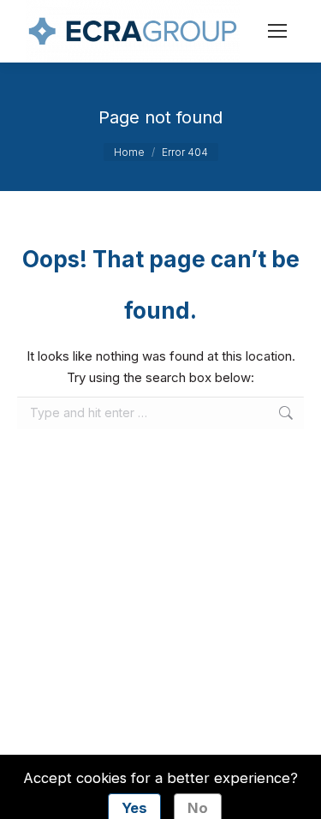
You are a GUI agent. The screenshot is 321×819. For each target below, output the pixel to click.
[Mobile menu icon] (277, 31)
